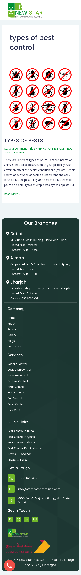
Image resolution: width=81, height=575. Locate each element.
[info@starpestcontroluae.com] (11, 489)
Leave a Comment (15, 148)
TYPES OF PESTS (23, 140)
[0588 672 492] (11, 478)
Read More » (12, 193)
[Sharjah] (7, 282)
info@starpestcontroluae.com (39, 489)
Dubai (16, 233)
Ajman (17, 258)
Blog (32, 148)
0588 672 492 (27, 478)
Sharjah (18, 282)
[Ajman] (7, 258)
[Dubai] (7, 234)
